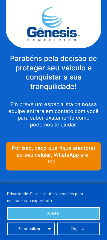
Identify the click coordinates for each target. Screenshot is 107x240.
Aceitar (53, 213)
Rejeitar (78, 229)
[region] (53, 211)
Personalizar (29, 229)
